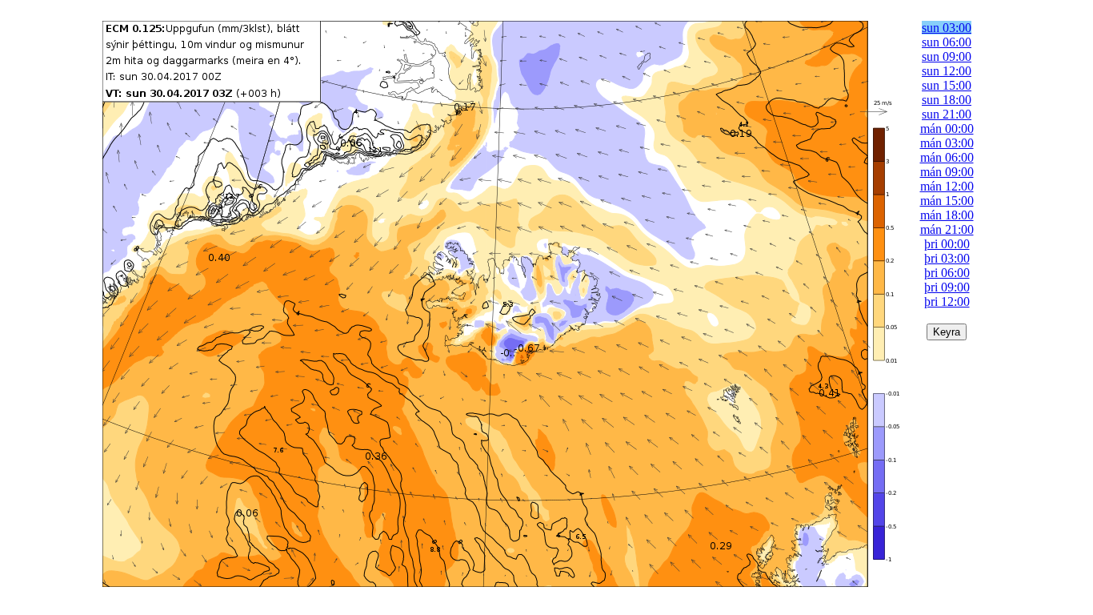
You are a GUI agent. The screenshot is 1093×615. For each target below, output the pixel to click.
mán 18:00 (947, 215)
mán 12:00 (947, 186)
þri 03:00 (947, 258)
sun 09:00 (946, 56)
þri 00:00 (947, 244)
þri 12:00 (947, 301)
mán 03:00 (947, 143)
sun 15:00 (946, 85)
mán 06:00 (947, 157)
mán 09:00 (947, 172)
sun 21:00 (946, 114)
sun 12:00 (946, 71)
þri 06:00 (947, 272)
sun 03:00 (946, 27)
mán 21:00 (947, 229)
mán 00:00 (947, 128)
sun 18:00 (946, 100)
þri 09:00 (947, 287)
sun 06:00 (946, 42)
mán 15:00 (947, 200)
